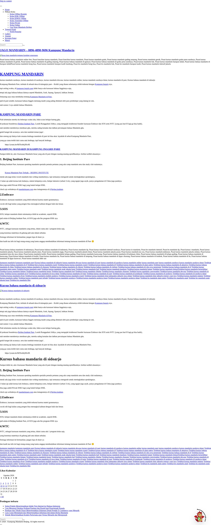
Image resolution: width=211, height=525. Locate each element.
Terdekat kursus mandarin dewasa (173, 271)
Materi (7, 40)
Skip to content (6, 1)
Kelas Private (15, 23)
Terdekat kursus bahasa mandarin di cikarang (31, 267)
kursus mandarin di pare (91, 263)
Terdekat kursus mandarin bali (87, 269)
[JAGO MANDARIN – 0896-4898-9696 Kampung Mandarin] (19, 55)
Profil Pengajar (15, 32)
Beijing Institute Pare (26, 124)
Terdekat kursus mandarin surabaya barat (92, 278)
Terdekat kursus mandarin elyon (12, 276)
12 (6, 486)
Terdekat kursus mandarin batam (139, 269)
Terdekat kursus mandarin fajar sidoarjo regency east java (154, 276)
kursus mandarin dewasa (72, 263)
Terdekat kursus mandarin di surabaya (157, 274)
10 (1, 486)
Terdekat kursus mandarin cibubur (88, 271)
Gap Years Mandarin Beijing (21, 27)
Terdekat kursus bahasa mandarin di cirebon (100, 267)
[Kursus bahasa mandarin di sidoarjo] (14, 291)
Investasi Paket (10, 38)
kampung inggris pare (25, 88)
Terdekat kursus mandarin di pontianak (128, 274)
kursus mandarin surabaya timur (191, 263)
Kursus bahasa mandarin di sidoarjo (48, 263)
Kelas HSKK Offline (18, 18)
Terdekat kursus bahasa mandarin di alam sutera (134, 265)
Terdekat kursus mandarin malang (190, 276)
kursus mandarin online (132, 263)
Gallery (8, 34)
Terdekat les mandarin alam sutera (153, 278)
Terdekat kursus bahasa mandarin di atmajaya (170, 265)
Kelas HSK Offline (17, 16)
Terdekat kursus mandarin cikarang (115, 271)
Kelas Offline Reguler (18, 14)
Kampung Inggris (102, 84)
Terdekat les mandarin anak (177, 278)
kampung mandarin (7, 263)
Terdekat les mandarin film (20, 280)
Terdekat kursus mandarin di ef (16, 274)
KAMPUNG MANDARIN (22, 74)
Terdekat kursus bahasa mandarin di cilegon (66, 267)
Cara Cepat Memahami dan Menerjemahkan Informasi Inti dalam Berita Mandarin (36, 513)
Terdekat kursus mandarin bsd (63, 271)
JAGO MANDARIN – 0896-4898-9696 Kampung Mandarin (37, 50)
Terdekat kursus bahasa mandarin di (102, 265)
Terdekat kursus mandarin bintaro (13, 271)
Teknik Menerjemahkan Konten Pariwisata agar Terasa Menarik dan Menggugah (36, 515)
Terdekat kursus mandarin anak (29, 269)
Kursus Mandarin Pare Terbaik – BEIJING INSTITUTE (27, 173)
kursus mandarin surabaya (169, 263)
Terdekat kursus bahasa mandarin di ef (176, 267)
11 (4, 486)
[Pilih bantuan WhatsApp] (201, 515)
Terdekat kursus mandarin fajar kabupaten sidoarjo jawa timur (108, 276)
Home (7, 10)
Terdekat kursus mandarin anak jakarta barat (58, 269)
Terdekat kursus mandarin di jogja (73, 274)
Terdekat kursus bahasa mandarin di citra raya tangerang (139, 267)
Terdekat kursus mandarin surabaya (62, 278)
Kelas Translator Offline (19, 21)
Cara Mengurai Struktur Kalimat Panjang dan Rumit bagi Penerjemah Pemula (35, 508)
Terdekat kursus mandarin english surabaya (41, 276)
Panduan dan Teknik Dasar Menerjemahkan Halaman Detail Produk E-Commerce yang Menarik (42, 510)
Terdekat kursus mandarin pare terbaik (33, 278)
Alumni (8, 36)
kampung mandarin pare (24, 263)
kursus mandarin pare (150, 263)
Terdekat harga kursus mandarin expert (73, 265)
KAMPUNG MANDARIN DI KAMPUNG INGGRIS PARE (30, 149)
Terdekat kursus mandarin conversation (144, 271)
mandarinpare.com (26, 189)
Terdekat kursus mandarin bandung (113, 269)
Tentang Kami (10, 29)
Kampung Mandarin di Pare (41, 97)
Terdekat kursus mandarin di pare (99, 274)
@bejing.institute (56, 189)
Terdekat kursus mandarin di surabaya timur (189, 274)
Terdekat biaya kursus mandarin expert (42, 265)
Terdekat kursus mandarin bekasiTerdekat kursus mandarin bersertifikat (180, 269)
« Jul (2, 497)
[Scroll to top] (1, 524)
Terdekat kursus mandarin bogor (38, 271)
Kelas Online (15, 25)
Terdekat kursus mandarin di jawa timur (44, 274)
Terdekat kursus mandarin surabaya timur (124, 278)
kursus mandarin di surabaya (112, 263)
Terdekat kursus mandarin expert (71, 276)
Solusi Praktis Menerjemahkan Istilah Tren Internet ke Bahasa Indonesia (32, 506)
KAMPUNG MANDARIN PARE (20, 114)
